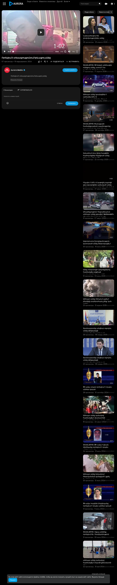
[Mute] (69, 51)
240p (72, 46)
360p (72, 42)
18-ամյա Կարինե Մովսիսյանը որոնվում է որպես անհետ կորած (97, 504)
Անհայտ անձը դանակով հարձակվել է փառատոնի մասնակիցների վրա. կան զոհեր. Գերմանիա (97, 419)
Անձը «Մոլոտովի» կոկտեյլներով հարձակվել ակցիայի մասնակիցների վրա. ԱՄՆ (96, 272)
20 (65, 51)
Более (66, 1)
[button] (112, 3)
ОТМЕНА (59, 103)
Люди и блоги (32, 1)
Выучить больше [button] (98, 577)
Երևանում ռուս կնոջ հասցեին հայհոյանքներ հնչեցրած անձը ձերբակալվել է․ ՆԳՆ (96, 155)
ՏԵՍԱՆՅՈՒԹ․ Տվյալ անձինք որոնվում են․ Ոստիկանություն (96, 533)
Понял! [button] (12, 580)
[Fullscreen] (77, 51)
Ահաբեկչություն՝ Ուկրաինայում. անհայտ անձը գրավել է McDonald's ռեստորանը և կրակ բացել (98, 214)
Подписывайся (70, 70)
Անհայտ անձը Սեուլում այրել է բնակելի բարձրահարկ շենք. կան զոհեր (97, 301)
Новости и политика (47, 1)
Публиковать (72, 103)
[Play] (5, 51)
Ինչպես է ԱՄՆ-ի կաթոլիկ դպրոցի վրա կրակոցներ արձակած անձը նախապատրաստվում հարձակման (98, 184)
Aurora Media (17, 70)
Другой (59, 1)
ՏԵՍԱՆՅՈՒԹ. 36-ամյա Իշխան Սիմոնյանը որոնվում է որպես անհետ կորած (96, 447)
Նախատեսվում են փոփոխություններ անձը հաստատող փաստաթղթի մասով (97, 38)
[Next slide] (111, 12)
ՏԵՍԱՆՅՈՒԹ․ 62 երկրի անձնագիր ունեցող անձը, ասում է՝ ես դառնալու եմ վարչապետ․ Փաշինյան (97, 68)
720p (73, 51)
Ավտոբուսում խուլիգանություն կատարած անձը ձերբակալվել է (97, 242)
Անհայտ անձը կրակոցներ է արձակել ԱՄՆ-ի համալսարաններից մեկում (95, 96)
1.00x (61, 51)
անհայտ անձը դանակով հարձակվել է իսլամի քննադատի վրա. (97, 562)
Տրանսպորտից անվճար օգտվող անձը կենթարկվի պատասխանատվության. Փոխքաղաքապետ (97, 332)
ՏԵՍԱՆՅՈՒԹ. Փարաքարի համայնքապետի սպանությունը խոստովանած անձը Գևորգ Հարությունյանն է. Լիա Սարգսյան (97, 127)
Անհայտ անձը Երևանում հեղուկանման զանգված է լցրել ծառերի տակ (96, 476)
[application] (41, 32)
